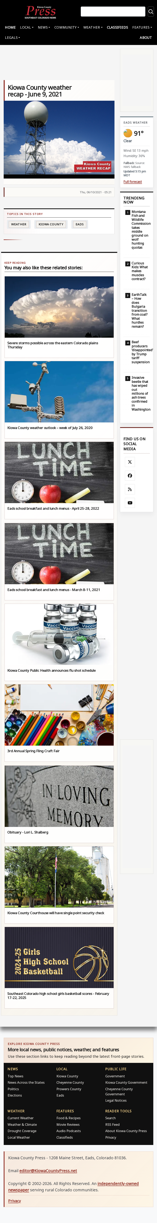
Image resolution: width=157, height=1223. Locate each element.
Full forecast (132, 182)
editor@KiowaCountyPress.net (48, 1170)
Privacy (110, 1137)
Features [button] (140, 27)
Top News (15, 1076)
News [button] (43, 27)
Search (110, 1118)
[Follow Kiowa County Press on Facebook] (130, 476)
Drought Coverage (22, 1130)
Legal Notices (116, 1100)
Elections (15, 1095)
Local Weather (19, 1137)
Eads (80, 224)
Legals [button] (11, 37)
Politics (13, 1089)
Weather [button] (91, 27)
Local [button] (25, 27)
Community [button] (65, 27)
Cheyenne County (70, 1082)
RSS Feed (112, 1124)
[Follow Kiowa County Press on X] (130, 462)
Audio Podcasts (68, 1130)
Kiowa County (51, 224)
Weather (18, 224)
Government (115, 1076)
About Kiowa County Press (126, 1130)
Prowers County (68, 1089)
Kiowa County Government (126, 1082)
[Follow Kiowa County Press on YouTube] (130, 503)
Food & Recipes (68, 1118)
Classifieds (117, 27)
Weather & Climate (22, 1124)
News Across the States (26, 1082)
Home (10, 27)
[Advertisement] (136, 626)
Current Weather (21, 1118)
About (146, 37)
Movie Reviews (68, 1124)
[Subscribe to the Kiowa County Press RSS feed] (130, 489)
